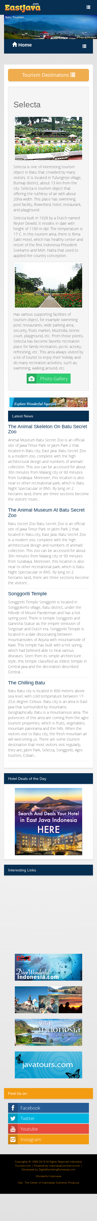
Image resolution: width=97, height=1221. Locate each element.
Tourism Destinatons (46, 75)
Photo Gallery (53, 378)
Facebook (30, 1108)
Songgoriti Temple (27, 593)
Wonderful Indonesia (48, 1176)
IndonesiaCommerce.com (64, 1165)
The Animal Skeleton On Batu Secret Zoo (47, 429)
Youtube (29, 1129)
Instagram (30, 1139)
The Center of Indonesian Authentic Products (52, 1182)
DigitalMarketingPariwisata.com (57, 1169)
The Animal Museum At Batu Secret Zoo (46, 512)
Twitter (27, 1118)
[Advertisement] (48, 913)
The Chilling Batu (26, 682)
